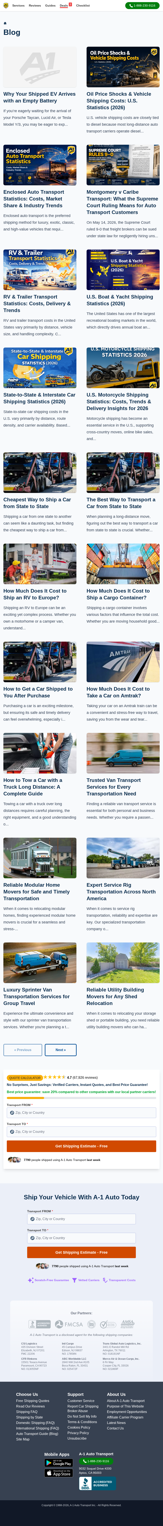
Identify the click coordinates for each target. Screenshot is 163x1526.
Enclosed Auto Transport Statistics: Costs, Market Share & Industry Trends (33, 198)
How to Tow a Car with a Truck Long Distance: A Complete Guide (32, 786)
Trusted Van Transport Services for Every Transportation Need (114, 786)
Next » (61, 1050)
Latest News (116, 1423)
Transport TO (17, 1124)
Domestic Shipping (31, 1423)
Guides (50, 5)
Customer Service (80, 1401)
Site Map (23, 1439)
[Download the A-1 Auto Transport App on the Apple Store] (58, 1473)
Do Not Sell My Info (82, 1416)
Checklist (83, 5)
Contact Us (115, 1428)
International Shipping (33, 1428)
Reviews (35, 5)
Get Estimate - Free (81, 1146)
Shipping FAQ (26, 1412)
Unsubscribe (77, 1438)
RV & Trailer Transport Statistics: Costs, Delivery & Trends (37, 303)
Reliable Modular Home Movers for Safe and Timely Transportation (36, 891)
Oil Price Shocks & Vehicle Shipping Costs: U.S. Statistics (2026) (119, 100)
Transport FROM (19, 1105)
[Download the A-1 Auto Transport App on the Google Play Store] (58, 1463)
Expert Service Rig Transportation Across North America (121, 891)
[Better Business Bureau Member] (97, 1484)
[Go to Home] (5, 23)
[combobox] (81, 1112)
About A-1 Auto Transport (126, 1401)
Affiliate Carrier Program (125, 1417)
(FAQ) (50, 1423)
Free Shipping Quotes (32, 1401)
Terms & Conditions (82, 1422)
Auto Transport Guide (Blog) (37, 1434)
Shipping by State (29, 1417)
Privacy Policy (78, 1433)
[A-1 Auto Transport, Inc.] (5, 5)
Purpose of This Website (125, 1406)
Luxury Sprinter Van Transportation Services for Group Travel (36, 996)
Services (18, 5)
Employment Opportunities (127, 1412)
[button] (142, 5)
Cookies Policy (78, 1427)
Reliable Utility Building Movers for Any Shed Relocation (115, 996)
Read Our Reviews (30, 1406)
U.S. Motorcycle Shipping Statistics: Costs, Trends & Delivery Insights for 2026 (119, 401)
